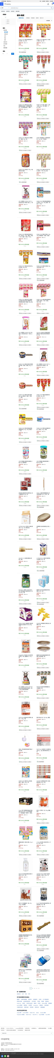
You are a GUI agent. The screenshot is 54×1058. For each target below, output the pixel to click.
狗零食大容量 (19, 1001)
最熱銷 (37, 18)
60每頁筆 (48, 20)
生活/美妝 (5, 44)
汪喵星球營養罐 (24, 999)
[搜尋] (51, 8)
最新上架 (41, 18)
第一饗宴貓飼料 (46, 999)
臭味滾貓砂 (46, 1005)
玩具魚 (40, 999)
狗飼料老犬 (37, 1007)
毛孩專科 (30, 1005)
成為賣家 (51, 1)
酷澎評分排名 (21, 18)
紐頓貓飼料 (35, 999)
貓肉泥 (23, 1003)
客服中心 (47, 1)
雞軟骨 (35, 1003)
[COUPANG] (5, 1039)
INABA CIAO (32, 1012)
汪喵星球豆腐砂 (20, 1007)
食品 (5, 38)
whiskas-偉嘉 (44, 1003)
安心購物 (50, 1028)
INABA (37, 1012)
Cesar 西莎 (47, 1014)
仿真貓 (38, 1001)
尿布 (5, 40)
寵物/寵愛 (17, 11)
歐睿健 (42, 1001)
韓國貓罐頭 (42, 1007)
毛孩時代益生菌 (29, 1003)
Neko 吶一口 (35, 1014)
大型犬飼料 (34, 1001)
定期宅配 (8, 11)
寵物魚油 (25, 1005)
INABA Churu (28, 1014)
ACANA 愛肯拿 (25, 1012)
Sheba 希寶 (19, 1012)
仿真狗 (39, 1003)
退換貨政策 (27, 1028)
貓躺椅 (18, 999)
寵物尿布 (30, 999)
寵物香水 (41, 1005)
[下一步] (41, 988)
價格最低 (28, 18)
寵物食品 (47, 1001)
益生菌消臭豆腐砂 (26, 1001)
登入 (40, 1)
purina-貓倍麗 (19, 1005)
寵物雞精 (50, 1003)
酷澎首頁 (3, 11)
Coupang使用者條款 (19, 1028)
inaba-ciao (19, 1003)
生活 (5, 36)
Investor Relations (9, 1028)
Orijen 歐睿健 (41, 1014)
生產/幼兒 (6, 34)
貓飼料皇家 (26, 1007)
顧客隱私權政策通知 (42, 1028)
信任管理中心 (34, 1028)
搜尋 (13, 53)
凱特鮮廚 (31, 1007)
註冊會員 (43, 1)
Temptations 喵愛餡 (20, 1014)
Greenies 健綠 (43, 1012)
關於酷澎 (2, 1028)
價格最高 (33, 18)
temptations (35, 1005)
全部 (2, 7)
